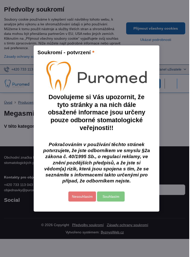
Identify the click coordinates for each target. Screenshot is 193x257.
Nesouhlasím (82, 197)
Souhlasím (111, 197)
